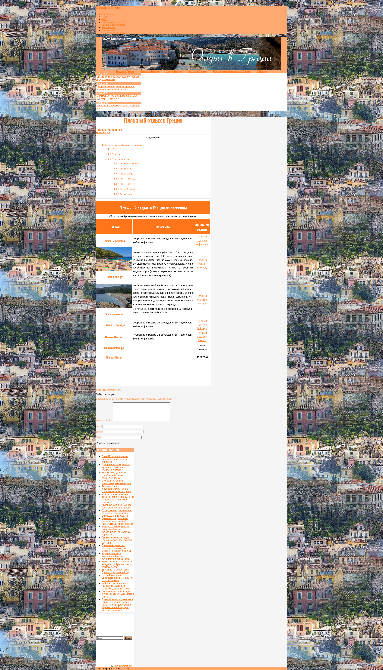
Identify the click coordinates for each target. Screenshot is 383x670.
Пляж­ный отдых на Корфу (202, 264)
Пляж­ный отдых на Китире (202, 300)
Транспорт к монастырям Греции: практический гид (116, 571)
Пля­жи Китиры (127, 173)
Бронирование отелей (113, 22)
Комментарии (103, 132)
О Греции (262, 71)
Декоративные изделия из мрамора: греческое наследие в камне (115, 87)
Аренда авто (108, 30)
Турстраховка (108, 27)
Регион (115, 149)
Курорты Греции (150, 71)
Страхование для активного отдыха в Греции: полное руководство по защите (117, 513)
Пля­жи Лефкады (128, 179)
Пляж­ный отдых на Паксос (202, 337)
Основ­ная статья (120, 159)
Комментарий (104, 420)
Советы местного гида (113, 33)
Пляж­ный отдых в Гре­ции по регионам (123, 145)
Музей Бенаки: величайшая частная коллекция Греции (116, 506)
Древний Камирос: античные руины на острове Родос (117, 600)
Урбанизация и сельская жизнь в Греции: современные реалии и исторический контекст (118, 498)
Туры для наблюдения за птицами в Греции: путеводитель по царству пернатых (116, 530)
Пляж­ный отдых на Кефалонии (202, 240)
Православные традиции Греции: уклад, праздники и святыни (117, 540)
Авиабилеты (108, 14)
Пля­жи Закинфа (127, 189)
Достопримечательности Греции (232, 71)
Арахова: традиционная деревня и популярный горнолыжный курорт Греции (117, 521)
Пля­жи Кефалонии (129, 163)
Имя (99, 426)
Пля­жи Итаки (126, 194)
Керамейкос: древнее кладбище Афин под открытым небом (117, 97)
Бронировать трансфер (113, 25)
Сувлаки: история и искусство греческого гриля (116, 482)
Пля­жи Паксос (127, 184)
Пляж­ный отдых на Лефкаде (202, 324)
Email (99, 431)
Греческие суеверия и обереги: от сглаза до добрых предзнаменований (117, 548)
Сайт (98, 437)
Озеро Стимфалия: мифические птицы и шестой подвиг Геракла (117, 578)
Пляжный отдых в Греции (153, 120)
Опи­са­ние (117, 154)
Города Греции (173, 71)
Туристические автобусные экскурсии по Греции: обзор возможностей (117, 564)
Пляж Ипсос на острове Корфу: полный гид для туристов (115, 459)
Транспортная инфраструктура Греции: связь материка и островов (116, 489)
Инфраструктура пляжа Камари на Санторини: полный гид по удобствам (116, 586)
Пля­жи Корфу (126, 168)
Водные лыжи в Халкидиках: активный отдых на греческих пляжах (118, 594)
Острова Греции (197, 71)
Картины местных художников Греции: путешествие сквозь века (116, 556)
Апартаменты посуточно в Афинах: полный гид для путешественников (116, 607)
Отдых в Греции (109, 8)
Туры (104, 19)
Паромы (106, 16)
